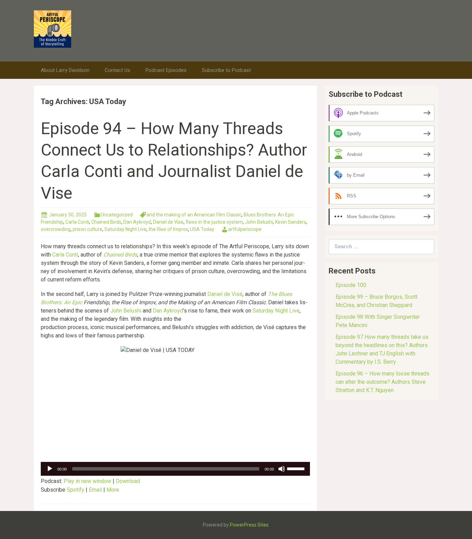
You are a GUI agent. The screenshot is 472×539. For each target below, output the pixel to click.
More (112, 489)
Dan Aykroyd (137, 222)
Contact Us (117, 70)
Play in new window (87, 481)
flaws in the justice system (214, 222)
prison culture (87, 229)
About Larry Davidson (65, 70)
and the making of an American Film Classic (194, 214)
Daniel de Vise (168, 222)
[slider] (296, 468)
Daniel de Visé (225, 294)
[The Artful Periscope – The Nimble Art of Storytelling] (52, 28)
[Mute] (281, 468)
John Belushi (259, 222)
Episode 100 (351, 285)
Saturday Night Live (125, 229)
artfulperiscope (245, 229)
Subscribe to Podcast (226, 70)
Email (95, 489)
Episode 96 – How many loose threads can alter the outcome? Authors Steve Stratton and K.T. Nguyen (382, 381)
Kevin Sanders (290, 222)
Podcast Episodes (166, 70)
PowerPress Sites (249, 525)
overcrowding (55, 229)
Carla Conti (77, 222)
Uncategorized (117, 214)
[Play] (49, 468)
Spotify (75, 489)
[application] (175, 469)
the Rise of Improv (168, 229)
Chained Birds (106, 222)
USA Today (202, 229)
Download (128, 481)
